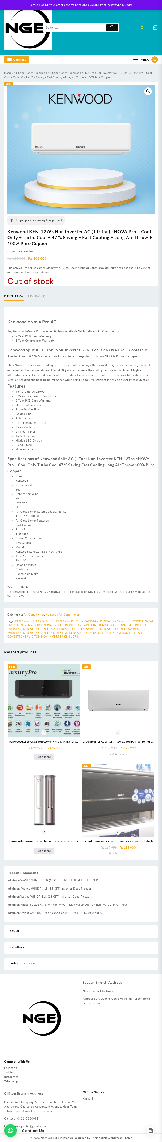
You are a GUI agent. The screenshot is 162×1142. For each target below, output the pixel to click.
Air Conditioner (23, 72)
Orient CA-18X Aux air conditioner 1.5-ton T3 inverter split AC (62, 912)
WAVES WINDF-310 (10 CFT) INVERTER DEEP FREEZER (59, 880)
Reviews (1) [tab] (36, 296)
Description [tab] (14, 296)
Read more (44, 757)
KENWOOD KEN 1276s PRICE (78, 629)
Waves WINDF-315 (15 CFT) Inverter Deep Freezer (55, 888)
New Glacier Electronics (57, 1137)
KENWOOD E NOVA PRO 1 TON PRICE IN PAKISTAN (60, 625)
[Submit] (112, 27)
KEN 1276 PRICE (42, 621)
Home (8, 72)
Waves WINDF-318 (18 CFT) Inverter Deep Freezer (55, 896)
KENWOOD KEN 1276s (39, 629)
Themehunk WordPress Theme (111, 1137)
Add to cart (119, 753)
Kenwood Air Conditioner (51, 72)
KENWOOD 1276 (112, 621)
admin (12, 880)
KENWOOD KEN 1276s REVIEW (45, 632)
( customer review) (20, 251)
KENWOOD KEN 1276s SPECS (90, 632)
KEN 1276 (22, 621)
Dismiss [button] (127, 5)
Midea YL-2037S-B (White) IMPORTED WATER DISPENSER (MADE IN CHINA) (73, 904)
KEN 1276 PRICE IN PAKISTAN (77, 621)
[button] (148, 91)
